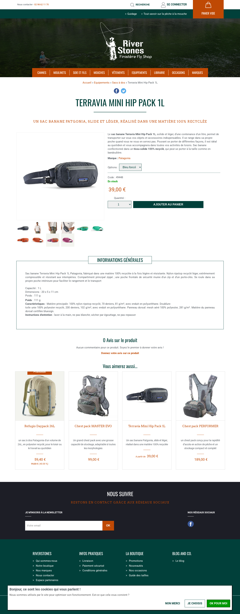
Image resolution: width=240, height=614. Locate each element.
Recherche (143, 4)
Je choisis (194, 603)
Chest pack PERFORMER (200, 426)
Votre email (34, 525)
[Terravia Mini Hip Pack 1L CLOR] (23, 240)
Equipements (101, 82)
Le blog (180, 560)
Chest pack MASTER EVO (93, 426)
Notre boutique (45, 565)
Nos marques (44, 570)
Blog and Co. (182, 554)
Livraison (87, 560)
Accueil (87, 82)
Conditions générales (94, 570)
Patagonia (124, 158)
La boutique (135, 554)
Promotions (136, 560)
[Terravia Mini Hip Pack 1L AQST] (82, 228)
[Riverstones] (120, 62)
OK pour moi (218, 603)
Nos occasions (138, 570)
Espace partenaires (47, 580)
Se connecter (177, 4)
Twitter (123, 91)
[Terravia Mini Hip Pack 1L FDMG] (52, 240)
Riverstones (42, 554)
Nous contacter (45, 575)
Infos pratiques (91, 554)
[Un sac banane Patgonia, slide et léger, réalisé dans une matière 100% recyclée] (146, 396)
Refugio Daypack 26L (39, 426)
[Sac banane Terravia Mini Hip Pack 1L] (37, 228)
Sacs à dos (118, 82)
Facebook (116, 91)
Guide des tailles (138, 575)
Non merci (172, 603)
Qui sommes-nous (46, 560)
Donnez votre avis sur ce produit (120, 353)
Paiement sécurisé (93, 565)
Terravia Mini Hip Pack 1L (146, 426)
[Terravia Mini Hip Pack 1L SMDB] (60, 176)
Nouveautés (136, 565)
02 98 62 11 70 (41, 4)
